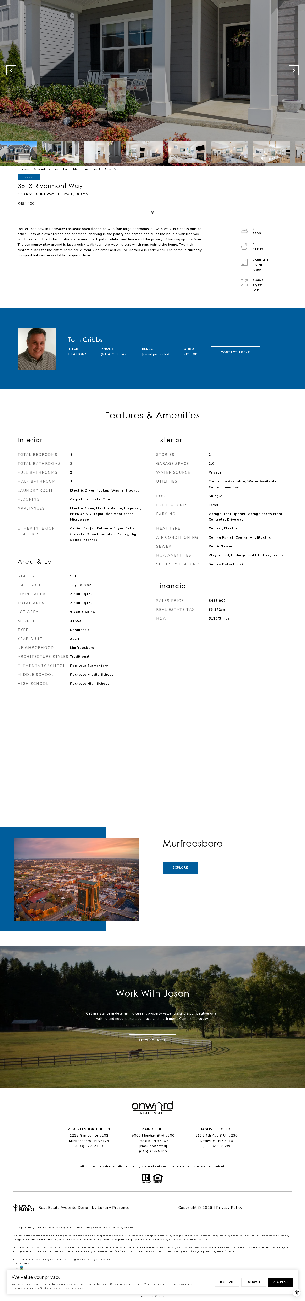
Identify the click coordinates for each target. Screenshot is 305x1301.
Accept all (280, 1282)
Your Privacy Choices (153, 1296)
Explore (180, 868)
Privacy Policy (229, 1207)
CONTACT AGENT (235, 352)
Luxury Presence (113, 1207)
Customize (253, 1282)
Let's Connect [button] (152, 1040)
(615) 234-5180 (153, 1151)
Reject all (227, 1282)
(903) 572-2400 (89, 1146)
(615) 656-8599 (217, 1146)
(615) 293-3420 (115, 354)
